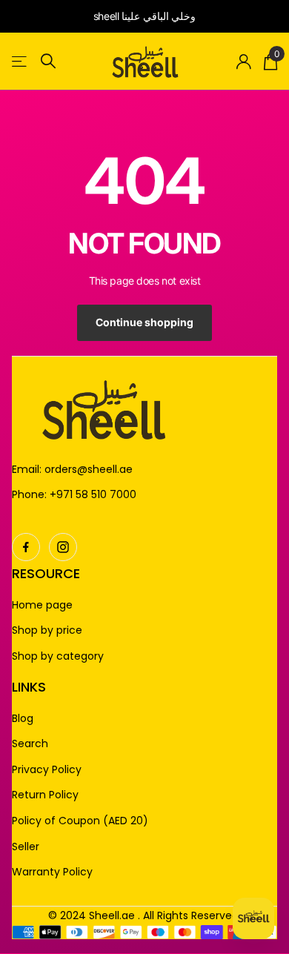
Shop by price (47, 630)
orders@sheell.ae (88, 469)
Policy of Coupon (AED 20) (80, 821)
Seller (25, 847)
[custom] (26, 547)
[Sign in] (244, 61)
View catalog (20, 61)
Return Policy (45, 795)
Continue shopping (144, 322)
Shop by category (58, 656)
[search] (48, 61)
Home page (42, 605)
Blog (22, 719)
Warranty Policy (52, 872)
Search (30, 744)
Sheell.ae (112, 915)
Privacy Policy (47, 770)
